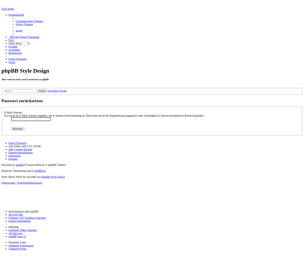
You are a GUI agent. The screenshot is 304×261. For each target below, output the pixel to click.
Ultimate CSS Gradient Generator (27, 217)
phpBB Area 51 (17, 236)
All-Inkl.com (15, 233)
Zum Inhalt (7, 8)
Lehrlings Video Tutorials (22, 230)
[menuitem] (29, 21)
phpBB (19, 164)
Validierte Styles (17, 248)
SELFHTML (15, 214)
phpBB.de (40, 170)
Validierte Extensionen (20, 245)
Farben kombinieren (19, 220)
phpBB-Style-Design (53, 176)
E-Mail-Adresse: (13, 112)
